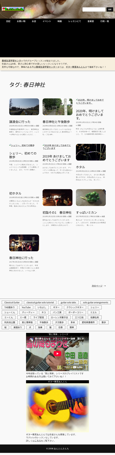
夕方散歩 (59, 322)
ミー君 (23, 317)
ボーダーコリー (75, 312)
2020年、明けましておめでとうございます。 (90, 114)
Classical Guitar (12, 302)
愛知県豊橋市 (88, 322)
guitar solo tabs (68, 302)
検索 (109, 9)
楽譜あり (17, 327)
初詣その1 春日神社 (57, 212)
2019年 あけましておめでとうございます (57, 158)
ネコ (44, 312)
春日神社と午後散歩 (56, 121)
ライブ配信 (38, 317)
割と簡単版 (27, 322)
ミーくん (8, 317)
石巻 (60, 327)
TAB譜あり (9, 307)
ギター (56, 307)
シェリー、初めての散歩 (22, 155)
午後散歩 (44, 322)
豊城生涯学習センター (12, 60)
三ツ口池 (79, 317)
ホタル (80, 167)
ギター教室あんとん (75, 66)
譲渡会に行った (19, 121)
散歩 (104, 322)
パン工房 (57, 312)
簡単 (72, 327)
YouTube (26, 307)
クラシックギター (75, 307)
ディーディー (28, 312)
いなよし (42, 307)
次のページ (99, 285)
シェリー (95, 307)
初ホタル (15, 193)
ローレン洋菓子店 (59, 317)
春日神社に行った (21, 258)
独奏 (40, 327)
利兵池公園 (9, 322)
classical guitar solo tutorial (40, 302)
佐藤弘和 (94, 317)
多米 (73, 322)
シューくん (9, 312)
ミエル (93, 312)
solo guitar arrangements (95, 302)
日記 (37, 125)
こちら (38, 440)
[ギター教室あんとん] (57, 431)
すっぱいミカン (86, 212)
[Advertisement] (57, 40)
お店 (103, 216)
